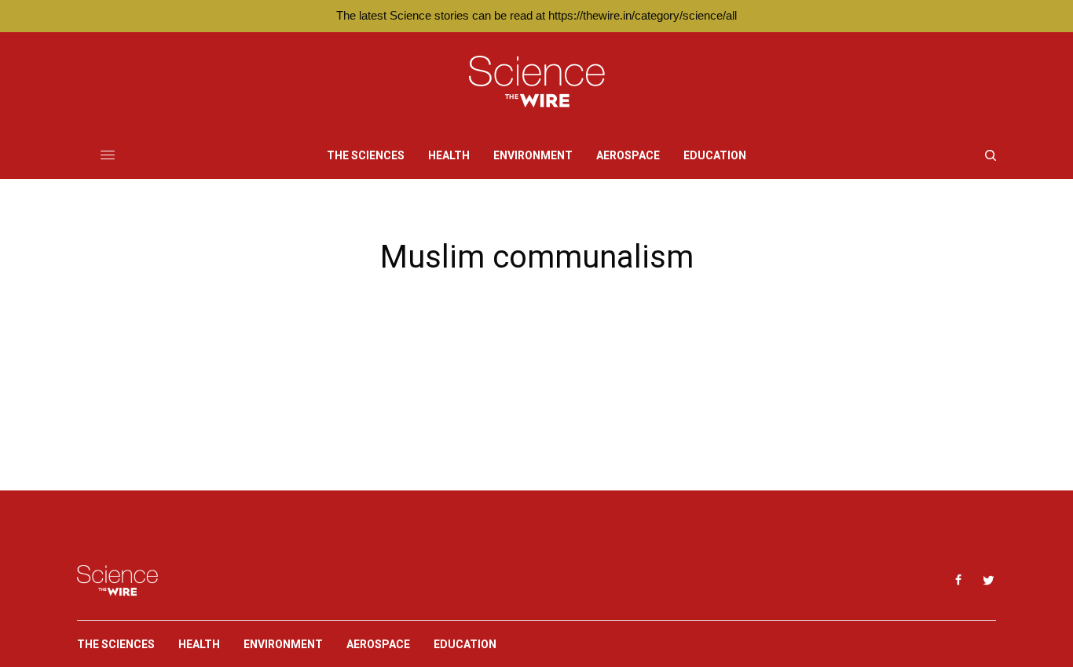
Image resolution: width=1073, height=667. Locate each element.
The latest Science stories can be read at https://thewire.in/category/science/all (536, 15)
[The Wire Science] (537, 82)
